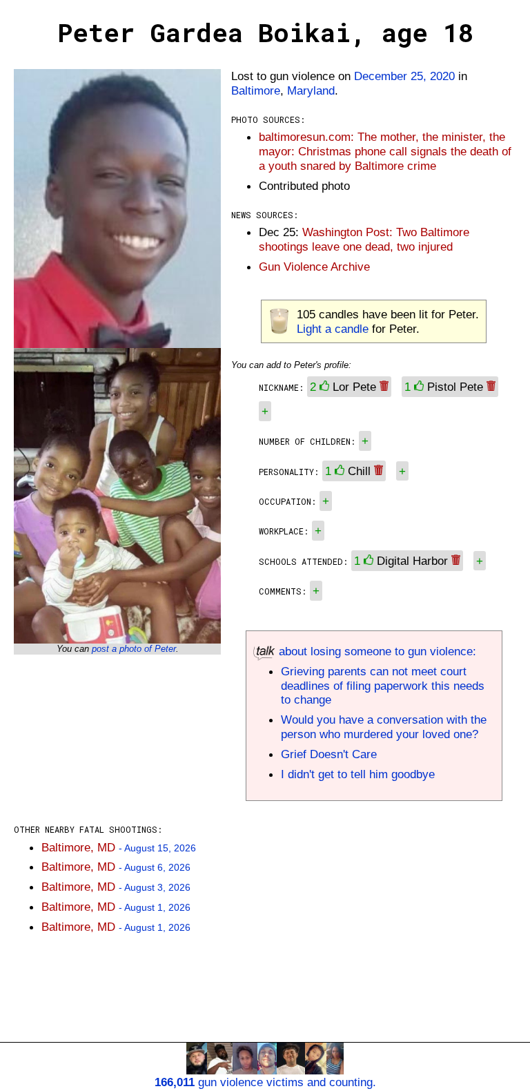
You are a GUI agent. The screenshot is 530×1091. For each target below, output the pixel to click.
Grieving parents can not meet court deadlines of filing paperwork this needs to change (382, 685)
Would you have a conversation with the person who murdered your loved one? (384, 727)
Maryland (311, 90)
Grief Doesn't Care (329, 754)
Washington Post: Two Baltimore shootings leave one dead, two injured (364, 239)
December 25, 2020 (404, 76)
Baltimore (255, 90)
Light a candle (333, 329)
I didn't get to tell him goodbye (358, 774)
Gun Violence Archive (314, 266)
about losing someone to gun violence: (375, 651)
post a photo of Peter (134, 649)
